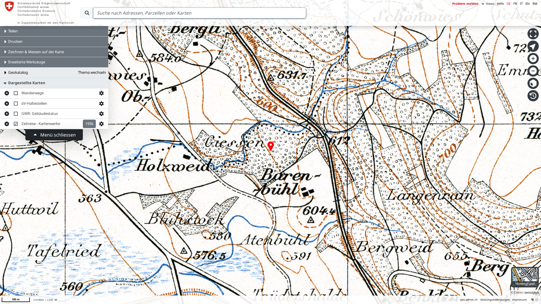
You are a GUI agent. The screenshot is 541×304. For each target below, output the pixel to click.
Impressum (519, 299)
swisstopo (531, 292)
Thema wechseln (92, 72)
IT (521, 3)
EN (528, 3)
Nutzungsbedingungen (495, 299)
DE (509, 3)
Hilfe (500, 3)
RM (535, 3)
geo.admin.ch (469, 299)
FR (515, 3)
